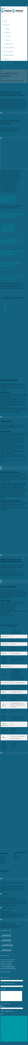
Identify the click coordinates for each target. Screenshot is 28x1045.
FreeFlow (8, 40)
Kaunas (6, 939)
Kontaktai (6, 59)
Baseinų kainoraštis (9, 47)
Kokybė (5, 310)
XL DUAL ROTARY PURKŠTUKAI (11, 264)
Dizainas (5, 312)
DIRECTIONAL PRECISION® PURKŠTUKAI (9, 199)
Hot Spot (8, 36)
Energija (5, 307)
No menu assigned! (7, 62)
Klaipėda (7, 944)
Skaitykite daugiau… (10, 498)
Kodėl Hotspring (8, 51)
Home (5, 21)
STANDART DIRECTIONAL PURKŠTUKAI (8, 228)
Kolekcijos (6, 24)
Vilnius (6, 935)
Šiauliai (6, 949)
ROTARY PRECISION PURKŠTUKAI (12, 215)
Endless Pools (10, 43)
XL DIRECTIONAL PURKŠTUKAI (10, 241)
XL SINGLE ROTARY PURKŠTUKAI (12, 252)
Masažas (5, 305)
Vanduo (5, 308)
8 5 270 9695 (9, 965)
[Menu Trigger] (25, 3)
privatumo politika (9, 1011)
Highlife (8, 28)
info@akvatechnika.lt (10, 966)
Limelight (8, 32)
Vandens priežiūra (8, 55)
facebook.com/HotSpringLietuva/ (8, 968)
